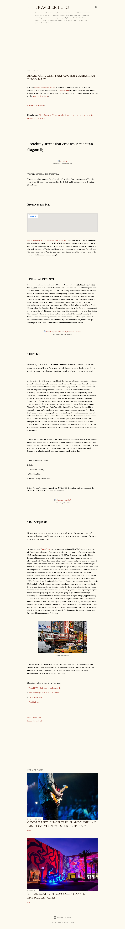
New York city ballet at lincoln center (44, 693)
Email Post (37, 717)
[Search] (96, 6)
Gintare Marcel (69, 922)
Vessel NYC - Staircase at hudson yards (45, 688)
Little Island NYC (35, 697)
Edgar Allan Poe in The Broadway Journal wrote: (47, 240)
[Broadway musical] (62, 500)
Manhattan (64, 90)
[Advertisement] (62, 47)
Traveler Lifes (52, 7)
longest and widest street (44, 87)
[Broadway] (63, 161)
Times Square (46, 549)
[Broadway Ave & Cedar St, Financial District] (62, 332)
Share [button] (29, 717)
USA (41, 721)
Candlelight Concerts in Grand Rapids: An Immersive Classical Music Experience (61, 824)
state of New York (40, 96)
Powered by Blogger (64, 917)
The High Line (34, 702)
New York (35, 721)
